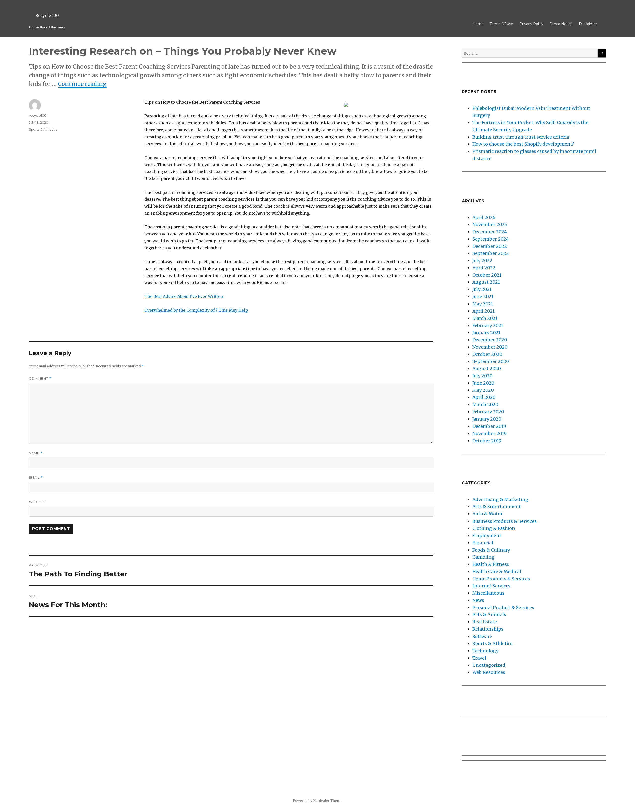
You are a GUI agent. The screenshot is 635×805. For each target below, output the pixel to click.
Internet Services (491, 586)
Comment (40, 378)
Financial (482, 543)
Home (478, 24)
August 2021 (486, 282)
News (478, 600)
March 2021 (484, 318)
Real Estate (484, 622)
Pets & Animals (489, 614)
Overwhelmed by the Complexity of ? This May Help (196, 310)
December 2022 (489, 246)
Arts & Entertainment (496, 506)
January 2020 (486, 419)
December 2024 (489, 232)
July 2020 (482, 376)
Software (482, 636)
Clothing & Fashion (493, 528)
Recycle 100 (47, 15)
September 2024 (490, 239)
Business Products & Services (504, 521)
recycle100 (37, 115)
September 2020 (490, 361)
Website (37, 502)
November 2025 (489, 224)
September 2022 (490, 253)
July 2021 (482, 289)
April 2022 (483, 268)
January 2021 (486, 332)
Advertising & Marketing (500, 499)
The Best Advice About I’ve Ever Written (183, 296)
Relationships (487, 629)
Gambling (483, 557)
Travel (479, 658)
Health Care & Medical (496, 571)
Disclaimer (588, 24)
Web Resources (488, 672)
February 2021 (487, 325)
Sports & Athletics (43, 129)
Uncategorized (488, 665)
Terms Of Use (501, 24)
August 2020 (486, 368)
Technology (485, 651)
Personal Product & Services (503, 607)
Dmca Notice (561, 24)
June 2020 (483, 383)
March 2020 (485, 404)
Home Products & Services (501, 579)
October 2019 (486, 441)
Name (36, 453)
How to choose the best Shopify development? (523, 144)
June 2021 (482, 296)
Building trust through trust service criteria (520, 137)
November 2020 (490, 347)
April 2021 (483, 311)
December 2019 (489, 426)
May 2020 (483, 390)
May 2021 (482, 304)
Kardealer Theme (327, 801)
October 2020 (487, 354)
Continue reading (82, 83)
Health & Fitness (490, 564)
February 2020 (488, 412)
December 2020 (489, 340)
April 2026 (483, 217)
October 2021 (486, 275)
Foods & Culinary (491, 550)
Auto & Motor (487, 514)
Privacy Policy (531, 24)
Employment (486, 535)
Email (36, 477)
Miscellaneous (488, 593)
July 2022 (482, 260)
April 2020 (484, 397)
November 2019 (489, 433)
